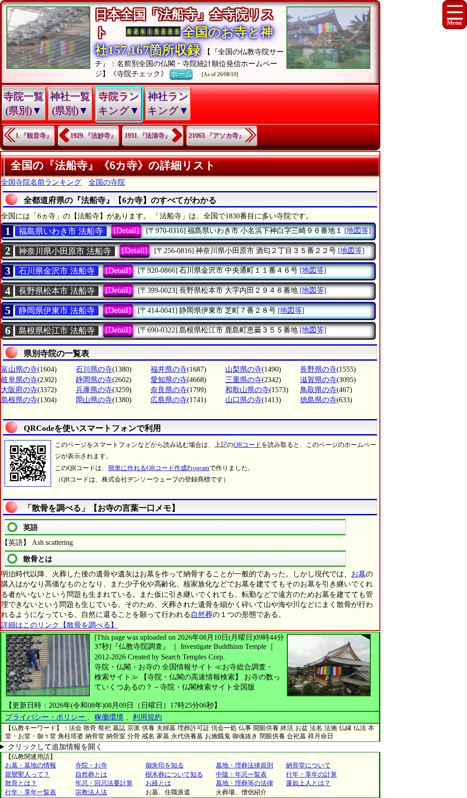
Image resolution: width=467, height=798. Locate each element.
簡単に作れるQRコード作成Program (158, 468)
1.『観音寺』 (34, 135)
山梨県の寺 (243, 369)
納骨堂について (308, 765)
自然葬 (202, 614)
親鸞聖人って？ (27, 774)
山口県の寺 (243, 400)
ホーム (181, 74)
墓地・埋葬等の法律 (244, 783)
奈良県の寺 (168, 390)
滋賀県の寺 (318, 379)
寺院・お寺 (91, 765)
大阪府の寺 (19, 390)
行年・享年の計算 (311, 774)
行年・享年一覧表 (30, 792)
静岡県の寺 (94, 379)
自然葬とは (91, 774)
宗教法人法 (91, 792)
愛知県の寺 (168, 379)
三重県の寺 (243, 379)
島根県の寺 (19, 400)
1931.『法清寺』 (148, 135)
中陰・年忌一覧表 (241, 774)
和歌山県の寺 (247, 390)
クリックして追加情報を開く (55, 747)
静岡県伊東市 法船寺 (57, 310)
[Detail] (126, 230)
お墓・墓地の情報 (30, 765)
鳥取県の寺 (318, 390)
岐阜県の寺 (19, 379)
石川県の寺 (94, 369)
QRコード (247, 444)
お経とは (158, 783)
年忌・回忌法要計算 (104, 783)
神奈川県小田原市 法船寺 (65, 251)
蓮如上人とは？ (308, 783)
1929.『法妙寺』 (93, 135)
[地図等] (357, 230)
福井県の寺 (168, 369)
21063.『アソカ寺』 (217, 135)
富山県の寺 (19, 369)
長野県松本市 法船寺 (57, 290)
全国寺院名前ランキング (41, 182)
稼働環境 (109, 717)
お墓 (358, 574)
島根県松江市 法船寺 (57, 330)
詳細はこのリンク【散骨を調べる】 (59, 625)
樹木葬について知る (174, 774)
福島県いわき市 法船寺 (61, 231)
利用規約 (147, 717)
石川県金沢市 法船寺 (57, 270)
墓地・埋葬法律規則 (244, 765)
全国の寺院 (106, 182)
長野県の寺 (318, 369)
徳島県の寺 (318, 400)
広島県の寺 (168, 400)
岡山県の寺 (94, 400)
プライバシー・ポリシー (46, 717)
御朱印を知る (164, 765)
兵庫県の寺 (94, 390)
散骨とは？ (21, 783)
